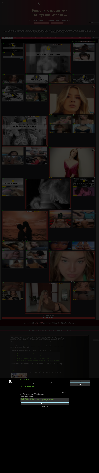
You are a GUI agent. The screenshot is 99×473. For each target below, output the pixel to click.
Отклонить (80, 384)
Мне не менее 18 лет (45, 403)
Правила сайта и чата (36, 383)
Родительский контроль (53, 383)
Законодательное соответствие (44, 383)
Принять (79, 381)
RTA (47, 406)
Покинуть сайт (43, 406)
